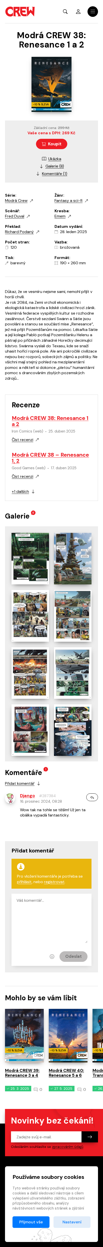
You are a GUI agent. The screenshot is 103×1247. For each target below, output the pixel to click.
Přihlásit (78, 11)
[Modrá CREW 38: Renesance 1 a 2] (30, 558)
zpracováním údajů (67, 1146)
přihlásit (24, 881)
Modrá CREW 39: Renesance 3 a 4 (22, 1073)
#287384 (47, 795)
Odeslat (73, 956)
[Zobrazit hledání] (65, 11)
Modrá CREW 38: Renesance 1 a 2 (50, 421)
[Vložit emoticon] (52, 956)
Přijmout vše (31, 1222)
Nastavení (72, 1222)
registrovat (54, 881)
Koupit (55, 144)
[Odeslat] (90, 1136)
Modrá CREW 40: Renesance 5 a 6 (66, 1073)
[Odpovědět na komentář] (92, 797)
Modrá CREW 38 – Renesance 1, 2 (50, 457)
